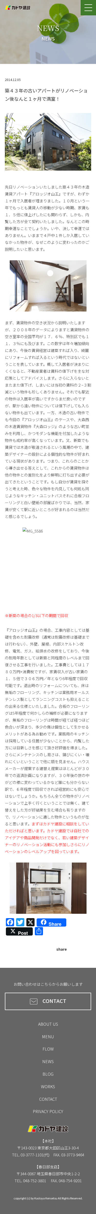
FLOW (48, 1049)
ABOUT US (48, 1024)
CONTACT (54, 1000)
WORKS (48, 1086)
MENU (48, 1036)
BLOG (48, 1074)
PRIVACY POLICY (48, 1111)
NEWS (48, 1061)
